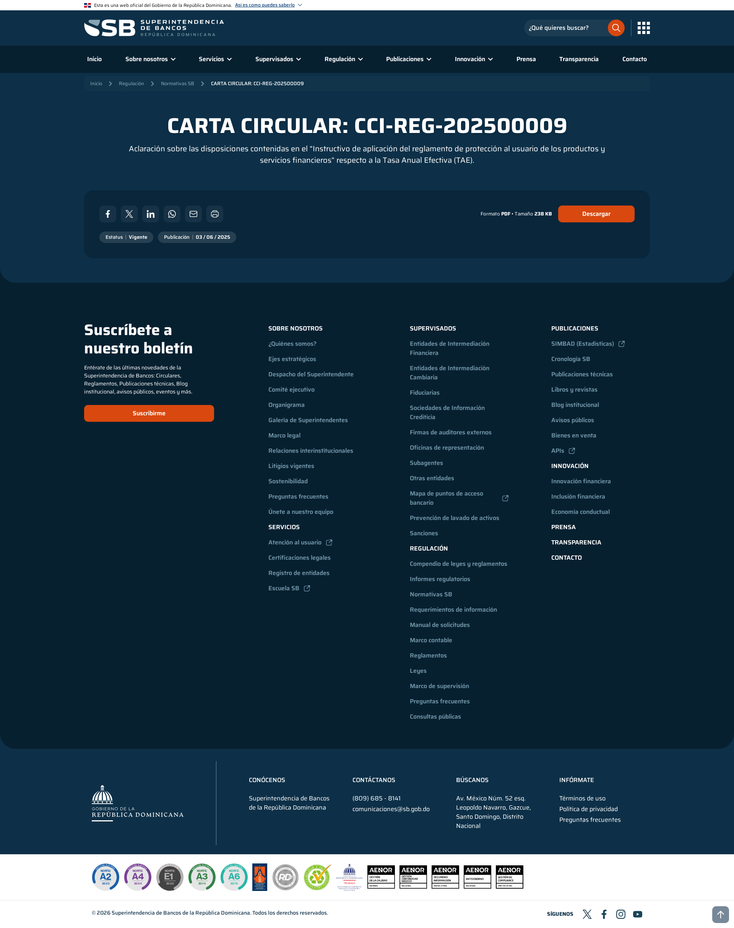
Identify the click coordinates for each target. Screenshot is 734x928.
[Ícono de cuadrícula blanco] (644, 28)
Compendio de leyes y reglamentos (458, 563)
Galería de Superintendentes (308, 420)
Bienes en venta (573, 435)
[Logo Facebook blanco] (107, 214)
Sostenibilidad (288, 481)
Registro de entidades (299, 573)
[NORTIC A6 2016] (234, 877)
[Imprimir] (214, 214)
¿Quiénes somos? (292, 343)
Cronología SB (570, 359)
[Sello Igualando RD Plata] (285, 889)
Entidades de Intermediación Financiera (450, 348)
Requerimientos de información (453, 609)
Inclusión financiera (578, 496)
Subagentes (426, 463)
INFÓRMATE (576, 780)
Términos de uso (582, 798)
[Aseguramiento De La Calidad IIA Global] (259, 889)
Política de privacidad (588, 809)
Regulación (131, 83)
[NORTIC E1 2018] (170, 877)
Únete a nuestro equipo (300, 512)
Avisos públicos (572, 420)
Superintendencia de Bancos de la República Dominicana (181, 913)
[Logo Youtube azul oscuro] (637, 914)
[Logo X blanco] (129, 214)
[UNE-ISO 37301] (509, 886)
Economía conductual (580, 512)
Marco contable (431, 640)
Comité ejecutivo (291, 389)
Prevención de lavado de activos (454, 518)
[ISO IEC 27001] (445, 886)
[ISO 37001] (477, 886)
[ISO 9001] (381, 886)
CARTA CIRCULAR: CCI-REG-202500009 (257, 83)
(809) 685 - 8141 (376, 798)
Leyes (418, 670)
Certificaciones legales (299, 557)
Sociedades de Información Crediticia (448, 412)
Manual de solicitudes (440, 625)
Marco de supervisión (439, 686)
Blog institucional (575, 405)
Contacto (634, 59)
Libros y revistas (574, 389)
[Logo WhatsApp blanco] (172, 214)
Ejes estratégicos (292, 359)
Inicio (94, 59)
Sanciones (424, 533)
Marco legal (284, 435)
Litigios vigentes (291, 466)
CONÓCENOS (267, 780)
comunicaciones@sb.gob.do (391, 809)
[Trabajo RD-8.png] (349, 889)
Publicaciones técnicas (582, 374)
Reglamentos (428, 655)
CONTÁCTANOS (373, 780)
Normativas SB (177, 83)
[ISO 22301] (413, 886)
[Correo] (193, 214)
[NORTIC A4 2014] (137, 877)
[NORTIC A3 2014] (202, 877)
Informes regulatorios (440, 579)
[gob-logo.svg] (138, 802)
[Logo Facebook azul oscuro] (604, 914)
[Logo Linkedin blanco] (150, 214)
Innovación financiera (581, 481)
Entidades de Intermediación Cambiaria (450, 372)
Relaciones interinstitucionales (310, 450)
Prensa (526, 59)
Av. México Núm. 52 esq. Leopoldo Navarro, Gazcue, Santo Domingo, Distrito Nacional (493, 812)
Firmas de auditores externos (451, 432)
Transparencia (579, 59)
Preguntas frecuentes (298, 496)
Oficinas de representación (447, 447)
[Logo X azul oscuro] (587, 914)
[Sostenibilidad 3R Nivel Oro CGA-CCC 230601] (317, 888)
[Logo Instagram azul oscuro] (620, 914)
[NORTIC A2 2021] (105, 877)
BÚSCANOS (472, 780)
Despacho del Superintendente (311, 374)
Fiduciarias (425, 392)
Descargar (596, 214)
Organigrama (286, 405)
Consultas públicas (435, 716)
